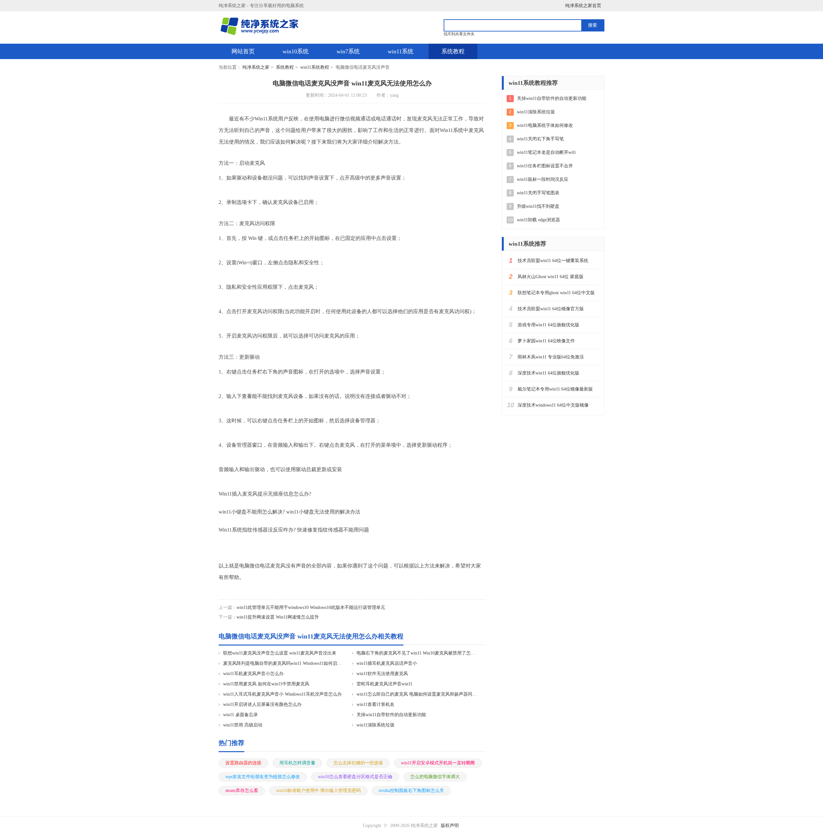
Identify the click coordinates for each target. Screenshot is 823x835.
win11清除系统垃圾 (375, 725)
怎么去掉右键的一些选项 (358, 762)
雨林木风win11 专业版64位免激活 (551, 357)
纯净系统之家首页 (583, 5)
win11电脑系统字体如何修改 (545, 125)
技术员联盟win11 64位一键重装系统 (553, 260)
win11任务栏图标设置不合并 (545, 165)
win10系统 (296, 51)
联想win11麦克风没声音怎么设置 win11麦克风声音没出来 (279, 653)
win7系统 (348, 51)
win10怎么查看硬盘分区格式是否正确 (355, 776)
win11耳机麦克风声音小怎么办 (253, 673)
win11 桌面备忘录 (240, 714)
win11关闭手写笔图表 (538, 192)
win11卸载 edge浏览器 (538, 219)
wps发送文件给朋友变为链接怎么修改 (262, 776)
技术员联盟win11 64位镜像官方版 (551, 308)
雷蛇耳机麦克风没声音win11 (384, 683)
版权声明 (450, 825)
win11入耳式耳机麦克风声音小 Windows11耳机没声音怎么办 (282, 694)
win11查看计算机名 (375, 704)
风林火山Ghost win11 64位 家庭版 (550, 276)
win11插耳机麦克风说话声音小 (387, 663)
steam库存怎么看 (241, 790)
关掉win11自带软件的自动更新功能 (391, 714)
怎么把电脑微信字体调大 (435, 776)
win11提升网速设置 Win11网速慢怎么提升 (278, 617)
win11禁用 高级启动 (242, 725)
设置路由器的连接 (243, 762)
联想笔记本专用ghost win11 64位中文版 (556, 292)
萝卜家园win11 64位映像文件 (546, 340)
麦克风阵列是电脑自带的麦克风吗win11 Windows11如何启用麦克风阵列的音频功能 (283, 663)
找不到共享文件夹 (459, 34)
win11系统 (400, 51)
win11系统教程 (314, 67)
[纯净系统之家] (262, 26)
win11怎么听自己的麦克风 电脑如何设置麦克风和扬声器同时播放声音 (417, 694)
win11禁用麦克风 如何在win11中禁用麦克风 (266, 683)
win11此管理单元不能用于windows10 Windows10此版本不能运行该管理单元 (311, 607)
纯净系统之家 (255, 67)
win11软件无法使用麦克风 (382, 673)
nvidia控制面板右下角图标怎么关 (411, 790)
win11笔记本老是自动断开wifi (546, 152)
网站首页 (243, 51)
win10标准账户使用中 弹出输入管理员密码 (318, 790)
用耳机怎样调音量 (297, 762)
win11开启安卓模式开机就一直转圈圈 (438, 762)
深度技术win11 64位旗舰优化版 (548, 373)
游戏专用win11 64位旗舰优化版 (548, 324)
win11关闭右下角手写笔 (540, 138)
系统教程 (453, 51)
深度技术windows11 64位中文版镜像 (553, 405)
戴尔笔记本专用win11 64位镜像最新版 (555, 389)
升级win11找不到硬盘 (538, 206)
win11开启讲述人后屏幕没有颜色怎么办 (262, 704)
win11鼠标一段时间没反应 (542, 179)
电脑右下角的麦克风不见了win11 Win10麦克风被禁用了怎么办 (417, 653)
